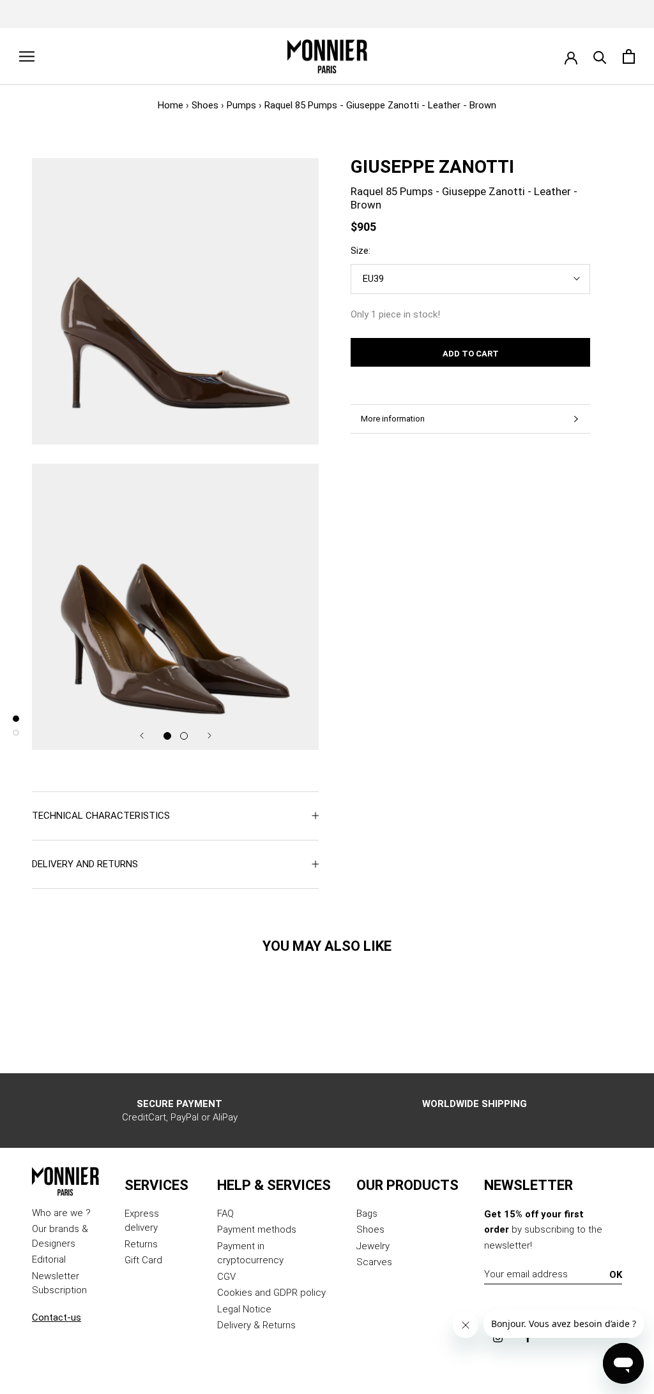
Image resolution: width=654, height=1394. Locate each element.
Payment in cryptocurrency (250, 1253)
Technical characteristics (101, 815)
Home (170, 105)
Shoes (205, 105)
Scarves (374, 1262)
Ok (615, 1274)
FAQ (225, 1213)
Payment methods (256, 1229)
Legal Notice (244, 1309)
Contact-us (56, 1317)
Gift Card (143, 1260)
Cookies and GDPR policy (271, 1292)
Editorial (49, 1259)
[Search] (600, 56)
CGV (226, 1276)
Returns (141, 1244)
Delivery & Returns (256, 1325)
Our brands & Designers (60, 1236)
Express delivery (142, 1221)
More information (393, 418)
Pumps (241, 105)
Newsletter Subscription (59, 1283)
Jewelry (373, 1246)
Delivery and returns (85, 864)
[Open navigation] (26, 56)
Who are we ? (61, 1213)
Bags (366, 1213)
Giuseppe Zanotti (432, 166)
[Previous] (142, 735)
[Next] (209, 735)
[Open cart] (629, 56)
